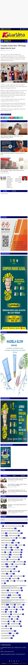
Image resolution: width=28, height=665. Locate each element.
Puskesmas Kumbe (14, 623)
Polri (20, 609)
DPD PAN (3, 547)
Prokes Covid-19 (4, 616)
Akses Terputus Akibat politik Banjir (13, 526)
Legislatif (3, 566)
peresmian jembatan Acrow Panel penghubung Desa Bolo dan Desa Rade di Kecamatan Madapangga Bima (13, 602)
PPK (8, 611)
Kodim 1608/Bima (19, 561)
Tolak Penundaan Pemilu (6, 635)
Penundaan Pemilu (15, 597)
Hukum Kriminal (4, 554)
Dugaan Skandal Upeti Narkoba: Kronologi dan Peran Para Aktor (13, 154)
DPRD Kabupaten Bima (5, 549)
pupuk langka (4, 623)
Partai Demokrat (20, 580)
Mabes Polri (12, 566)
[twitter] (22, 29)
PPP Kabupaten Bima (5, 614)
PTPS (12, 621)
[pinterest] (25, 29)
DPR (9, 547)
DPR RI (14, 547)
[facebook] (20, 29)
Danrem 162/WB (12, 545)
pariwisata (3, 580)
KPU (10, 564)
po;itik (18, 607)
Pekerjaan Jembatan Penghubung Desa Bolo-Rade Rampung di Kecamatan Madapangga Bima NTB (13, 586)
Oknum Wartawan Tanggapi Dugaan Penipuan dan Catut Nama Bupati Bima (12, 171)
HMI (8, 552)
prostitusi (14, 616)
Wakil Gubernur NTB (5, 638)
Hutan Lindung (16, 554)
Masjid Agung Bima (5, 571)
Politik (3, 609)
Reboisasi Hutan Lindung (13, 626)
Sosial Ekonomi (4, 633)
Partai (11, 580)
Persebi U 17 (19, 604)
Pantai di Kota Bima (18, 576)
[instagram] (26, 29)
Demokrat (20, 545)
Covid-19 (3, 545)
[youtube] (24, 29)
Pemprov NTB (15, 595)
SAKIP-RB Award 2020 (5, 628)
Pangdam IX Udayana (5, 576)
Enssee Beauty (17, 549)
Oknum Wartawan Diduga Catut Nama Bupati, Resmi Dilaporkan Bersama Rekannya (11, 136)
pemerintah (3, 590)
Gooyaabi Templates (22, 663)
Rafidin (3, 626)
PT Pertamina (4, 621)
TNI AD (14, 633)
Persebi (11, 604)
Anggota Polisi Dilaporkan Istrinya (9, 530)
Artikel (2, 533)
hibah (2, 552)
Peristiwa (3, 604)
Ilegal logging (4, 557)
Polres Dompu (12, 609)
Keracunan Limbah (13, 559)
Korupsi (3, 564)
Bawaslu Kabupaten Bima (6, 540)
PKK (12, 607)
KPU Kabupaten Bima (19, 564)
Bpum (16, 542)
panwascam (14, 578)
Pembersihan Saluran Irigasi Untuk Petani (10, 588)
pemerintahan (7, 114)
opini (10, 573)
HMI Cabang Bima (16, 552)
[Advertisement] (14, 14)
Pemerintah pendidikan (15, 590)
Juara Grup (3, 559)
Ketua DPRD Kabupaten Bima (7, 561)
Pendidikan (3, 597)
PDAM (2, 583)
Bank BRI (3, 535)
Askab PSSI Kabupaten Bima (14, 533)
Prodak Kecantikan (17, 614)
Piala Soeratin (4, 607)
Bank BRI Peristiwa (13, 535)
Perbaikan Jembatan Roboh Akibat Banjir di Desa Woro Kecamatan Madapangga (12, 600)
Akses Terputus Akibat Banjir (7, 528)
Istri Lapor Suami (16, 557)
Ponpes (2, 611)
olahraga (3, 573)
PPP (14, 611)
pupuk (17, 621)
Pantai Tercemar (4, 578)
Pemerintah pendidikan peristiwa (8, 592)
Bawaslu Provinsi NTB (6, 542)
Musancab (15, 571)
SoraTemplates (9, 663)
